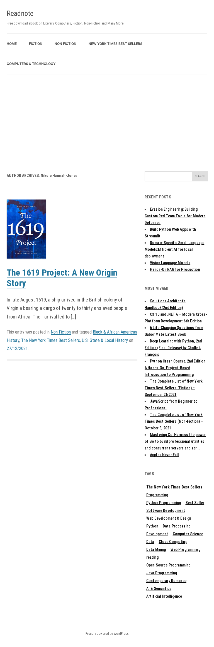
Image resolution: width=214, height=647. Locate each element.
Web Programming (185, 549)
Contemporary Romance (166, 580)
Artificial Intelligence (164, 596)
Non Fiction (65, 44)
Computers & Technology (31, 64)
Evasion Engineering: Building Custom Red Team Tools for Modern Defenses (175, 216)
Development (157, 534)
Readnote (20, 13)
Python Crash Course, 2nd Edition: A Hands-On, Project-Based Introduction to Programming (175, 368)
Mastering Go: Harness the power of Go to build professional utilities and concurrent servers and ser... (175, 441)
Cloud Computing (173, 541)
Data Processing (176, 526)
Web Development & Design (168, 518)
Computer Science (188, 534)
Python (152, 526)
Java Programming (161, 573)
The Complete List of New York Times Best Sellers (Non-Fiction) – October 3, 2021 (174, 421)
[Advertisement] (107, 116)
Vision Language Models (170, 263)
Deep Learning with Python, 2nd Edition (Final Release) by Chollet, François (173, 348)
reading (152, 557)
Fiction (35, 44)
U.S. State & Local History (105, 340)
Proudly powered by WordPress (107, 634)
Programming (157, 495)
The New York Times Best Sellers (50, 340)
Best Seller (195, 502)
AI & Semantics (158, 588)
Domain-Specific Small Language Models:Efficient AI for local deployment (174, 249)
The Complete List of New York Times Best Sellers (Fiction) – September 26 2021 (174, 388)
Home (12, 44)
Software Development (165, 510)
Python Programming (163, 502)
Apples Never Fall (164, 455)
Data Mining (156, 549)
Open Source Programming (168, 565)
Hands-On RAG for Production (175, 269)
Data (150, 541)
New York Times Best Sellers (115, 44)
